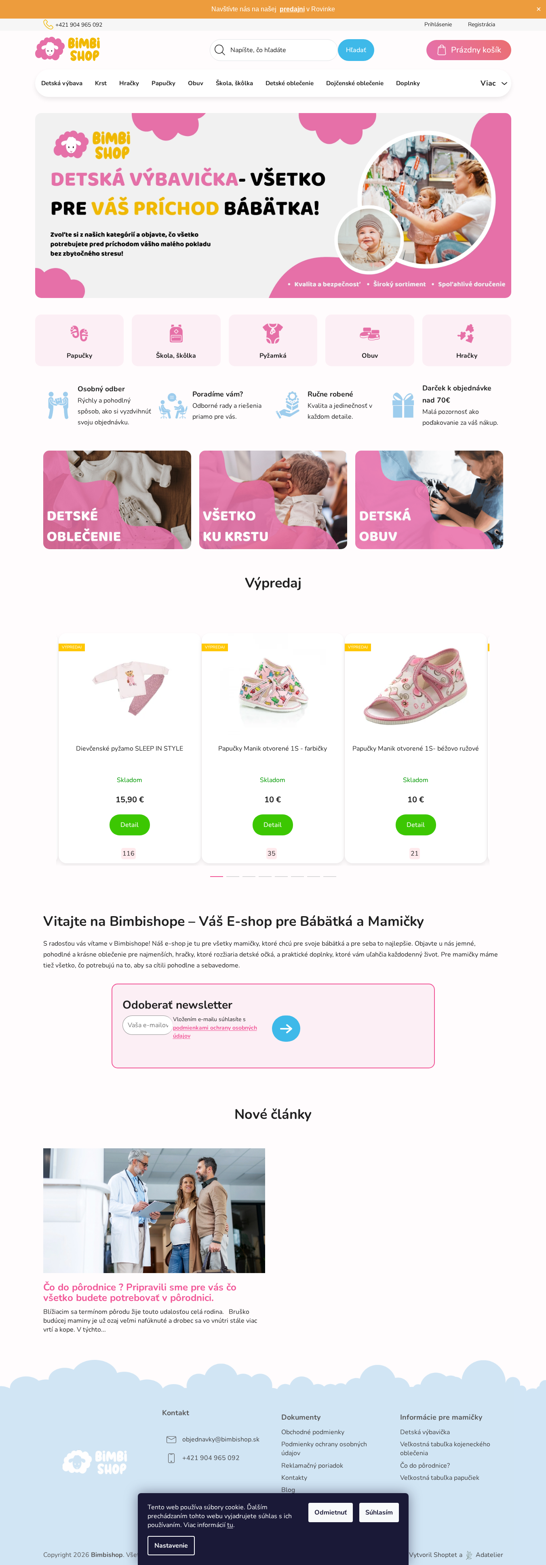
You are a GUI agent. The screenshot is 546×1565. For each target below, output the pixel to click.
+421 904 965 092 (78, 25)
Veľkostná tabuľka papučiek (439, 1477)
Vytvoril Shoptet (433, 1554)
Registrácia (481, 24)
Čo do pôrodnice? (425, 1465)
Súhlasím (379, 1512)
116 (128, 853)
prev (49, 752)
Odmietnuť (330, 1512)
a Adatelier (481, 1554)
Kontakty (294, 1477)
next (496, 752)
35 (272, 853)
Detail (129, 824)
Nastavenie (171, 1545)
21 (415, 853)
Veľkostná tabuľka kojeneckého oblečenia (445, 1449)
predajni (292, 9)
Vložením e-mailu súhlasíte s (215, 1027)
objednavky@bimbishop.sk (220, 1439)
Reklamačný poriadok (312, 1465)
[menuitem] (62, 83)
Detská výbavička (425, 1432)
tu (230, 1525)
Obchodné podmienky (312, 1432)
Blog (288, 1489)
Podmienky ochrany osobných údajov (324, 1449)
